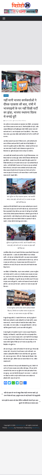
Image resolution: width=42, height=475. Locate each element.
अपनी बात (6, 95)
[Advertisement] (21, 43)
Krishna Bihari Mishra (20, 120)
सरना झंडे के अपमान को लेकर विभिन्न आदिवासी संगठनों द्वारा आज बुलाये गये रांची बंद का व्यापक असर (20, 401)
